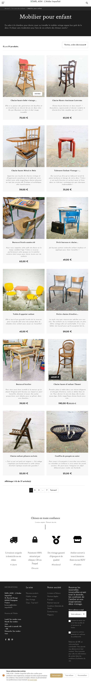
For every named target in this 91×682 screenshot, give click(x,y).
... (42, 490)
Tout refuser (69, 675)
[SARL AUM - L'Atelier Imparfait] (45, 1)
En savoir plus (32, 680)
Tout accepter (56, 675)
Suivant (53, 490)
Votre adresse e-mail (76, 610)
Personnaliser (82, 675)
